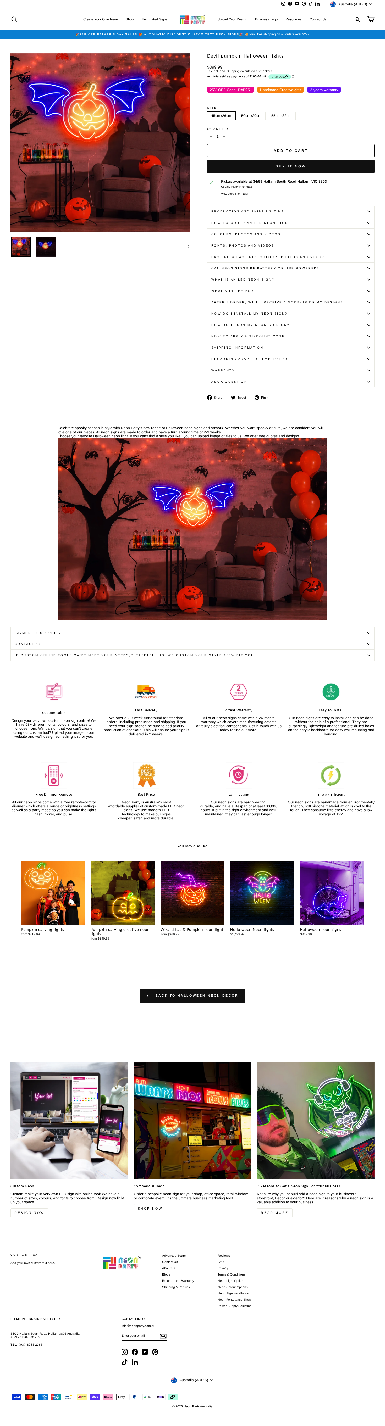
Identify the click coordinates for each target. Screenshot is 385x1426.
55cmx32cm (281, 116)
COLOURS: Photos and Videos (245, 234)
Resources (293, 19)
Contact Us (318, 19)
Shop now (150, 1208)
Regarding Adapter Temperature (250, 358)
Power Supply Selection (235, 1306)
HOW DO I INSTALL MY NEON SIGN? (249, 313)
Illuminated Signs (154, 19)
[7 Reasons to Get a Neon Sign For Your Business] (316, 1120)
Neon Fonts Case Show (234, 1299)
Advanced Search (175, 1255)
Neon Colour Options (233, 1287)
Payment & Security (38, 632)
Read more (274, 1213)
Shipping (233, 71)
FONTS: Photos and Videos (242, 245)
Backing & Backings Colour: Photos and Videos (268, 257)
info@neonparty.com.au (138, 1326)
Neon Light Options (231, 1281)
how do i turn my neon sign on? (250, 324)
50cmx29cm (251, 116)
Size (212, 107)
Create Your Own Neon (100, 19)
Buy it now (291, 166)
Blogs (166, 1274)
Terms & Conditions (231, 1274)
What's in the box (232, 290)
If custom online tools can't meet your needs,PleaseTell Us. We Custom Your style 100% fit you (134, 655)
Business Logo (266, 19)
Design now (29, 1213)
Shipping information (237, 347)
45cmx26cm (221, 116)
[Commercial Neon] (192, 1120)
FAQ (221, 1262)
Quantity (218, 128)
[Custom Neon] (69, 1120)
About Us (168, 1268)
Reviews (224, 1255)
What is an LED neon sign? (242, 279)
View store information (235, 193)
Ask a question (229, 381)
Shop (130, 19)
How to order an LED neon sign (249, 223)
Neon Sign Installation (233, 1293)
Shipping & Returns (176, 1287)
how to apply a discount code (248, 336)
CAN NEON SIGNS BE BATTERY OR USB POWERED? (265, 268)
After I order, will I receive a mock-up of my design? (277, 302)
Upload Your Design (232, 19)
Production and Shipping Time (247, 211)
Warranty (223, 370)
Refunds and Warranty (178, 1281)
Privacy (223, 1268)
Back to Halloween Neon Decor (196, 995)
